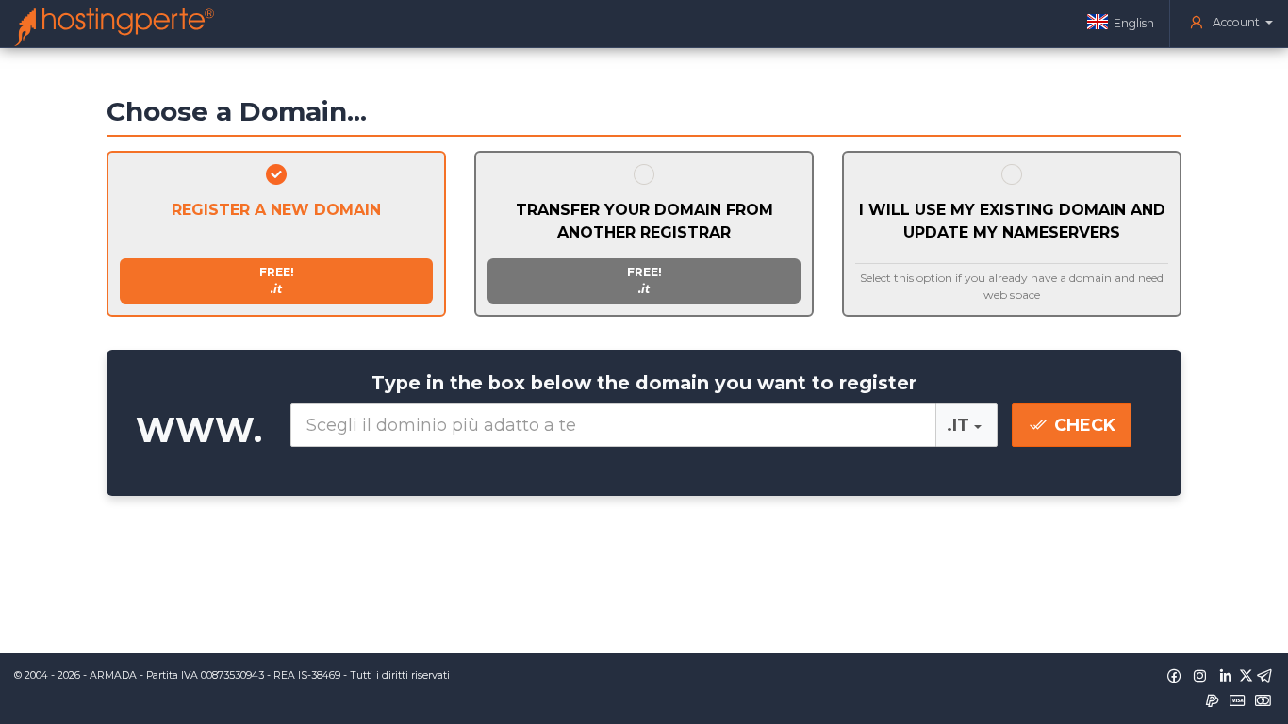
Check (1082, 425)
